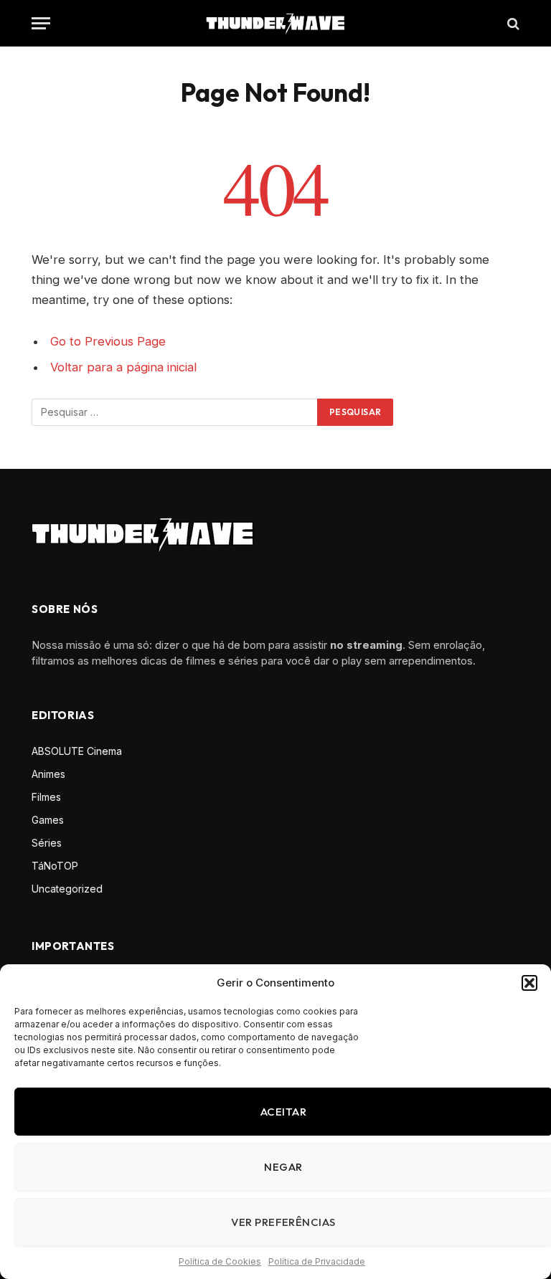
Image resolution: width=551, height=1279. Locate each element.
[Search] (511, 23)
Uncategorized (67, 889)
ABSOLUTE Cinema (77, 751)
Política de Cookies (220, 1261)
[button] (529, 983)
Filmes (46, 797)
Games (48, 820)
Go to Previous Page (108, 341)
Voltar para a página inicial (123, 367)
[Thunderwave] (275, 23)
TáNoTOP (55, 866)
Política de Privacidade (316, 1261)
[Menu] (41, 23)
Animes (48, 774)
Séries (47, 843)
